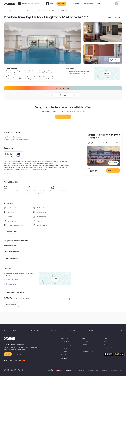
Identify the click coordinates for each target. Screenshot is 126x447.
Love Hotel (15, 330)
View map (106, 73)
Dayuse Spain (64, 355)
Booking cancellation (109, 348)
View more (7, 174)
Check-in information (11, 252)
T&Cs (121, 370)
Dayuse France (65, 341)
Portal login (18, 354)
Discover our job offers (87, 351)
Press (83, 348)
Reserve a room (113, 170)
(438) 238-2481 (11, 284)
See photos (115, 60)
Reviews (84, 344)
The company (85, 341)
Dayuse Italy (64, 351)
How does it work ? (89, 3)
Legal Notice (104, 370)
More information (11, 231)
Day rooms (53, 330)
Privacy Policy (113, 370)
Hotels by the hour (34, 330)
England (16, 11)
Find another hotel (63, 117)
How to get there (12, 279)
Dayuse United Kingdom (67, 345)
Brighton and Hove (25, 11)
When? (64, 95)
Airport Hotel (92, 330)
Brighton (45, 11)
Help (98, 3)
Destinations (76, 3)
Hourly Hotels (72, 330)
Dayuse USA (64, 348)
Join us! (8, 354)
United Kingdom (8, 11)
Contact (106, 341)
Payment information (11, 258)
